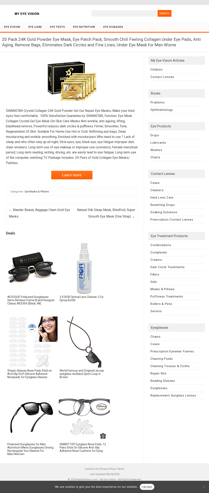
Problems (157, 102)
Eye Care (35, 26)
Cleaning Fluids (161, 359)
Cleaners (156, 190)
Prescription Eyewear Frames (172, 351)
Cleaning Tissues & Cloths (170, 366)
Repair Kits (158, 373)
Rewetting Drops (162, 205)
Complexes (158, 252)
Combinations (160, 245)
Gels (153, 282)
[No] (204, 487)
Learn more (71, 175)
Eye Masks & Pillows (37, 191)
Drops (154, 135)
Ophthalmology (161, 110)
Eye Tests (57, 26)
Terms (120, 468)
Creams (156, 260)
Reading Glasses (162, 381)
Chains (155, 337)
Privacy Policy (107, 468)
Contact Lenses (162, 77)
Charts (155, 157)
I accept (147, 486)
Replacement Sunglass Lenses (173, 395)
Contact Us (91, 468)
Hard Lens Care (161, 197)
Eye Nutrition (84, 26)
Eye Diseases (113, 26)
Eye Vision (12, 26)
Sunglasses (159, 388)
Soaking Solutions (163, 212)
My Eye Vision (108, 479)
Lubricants (158, 142)
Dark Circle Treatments (167, 267)
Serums (156, 311)
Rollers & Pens (161, 304)
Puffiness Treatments (166, 296)
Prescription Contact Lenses (171, 219)
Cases (155, 183)
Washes (156, 150)
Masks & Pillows (162, 289)
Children (156, 69)
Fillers (154, 274)
